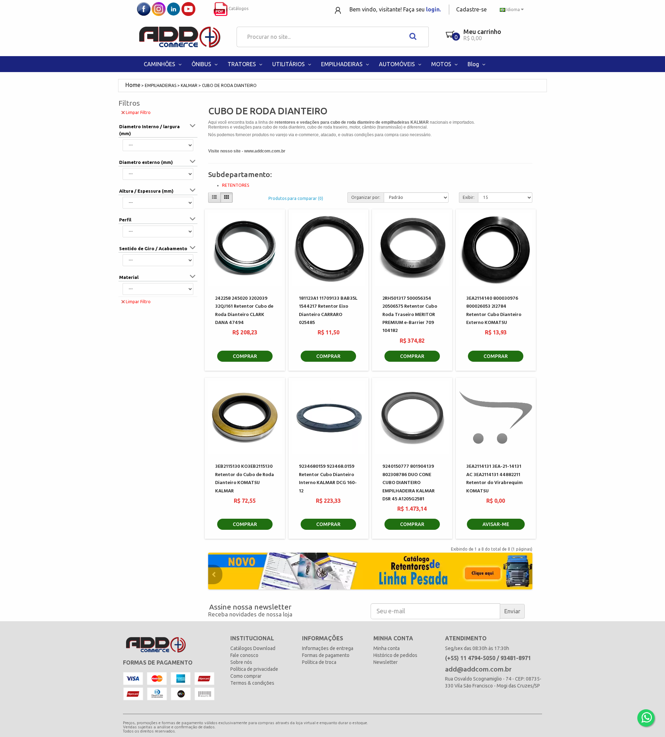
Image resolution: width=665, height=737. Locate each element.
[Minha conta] (339, 10)
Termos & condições (252, 683)
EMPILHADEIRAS (342, 64)
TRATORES (242, 64)
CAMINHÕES (160, 64)
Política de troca (319, 662)
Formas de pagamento (325, 655)
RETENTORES (235, 185)
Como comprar (245, 676)
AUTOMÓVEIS (397, 64)
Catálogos (238, 8)
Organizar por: (365, 197)
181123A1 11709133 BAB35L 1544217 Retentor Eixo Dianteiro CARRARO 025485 (328, 311)
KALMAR (189, 85)
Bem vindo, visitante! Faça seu (395, 9)
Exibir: (469, 197)
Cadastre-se (471, 9)
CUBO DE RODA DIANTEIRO (229, 85)
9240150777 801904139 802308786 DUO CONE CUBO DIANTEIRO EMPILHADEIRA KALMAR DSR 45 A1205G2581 (408, 483)
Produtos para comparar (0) (295, 198)
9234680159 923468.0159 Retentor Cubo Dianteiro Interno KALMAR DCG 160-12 (328, 479)
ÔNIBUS (202, 64)
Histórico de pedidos (395, 655)
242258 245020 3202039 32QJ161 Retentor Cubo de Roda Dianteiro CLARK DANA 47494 (244, 311)
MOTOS (442, 64)
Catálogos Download (252, 648)
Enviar (512, 611)
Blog (474, 64)
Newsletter (385, 662)
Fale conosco (244, 655)
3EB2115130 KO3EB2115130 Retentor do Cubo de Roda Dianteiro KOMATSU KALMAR (244, 479)
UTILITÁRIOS (289, 64)
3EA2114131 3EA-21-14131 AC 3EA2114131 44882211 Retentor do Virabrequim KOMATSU (494, 479)
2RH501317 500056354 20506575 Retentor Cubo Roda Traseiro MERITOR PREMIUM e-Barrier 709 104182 (409, 315)
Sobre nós (241, 662)
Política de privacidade (254, 669)
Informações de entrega (327, 648)
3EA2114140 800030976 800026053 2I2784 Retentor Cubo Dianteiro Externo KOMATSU (493, 311)
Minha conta (386, 648)
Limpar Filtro (138, 112)
